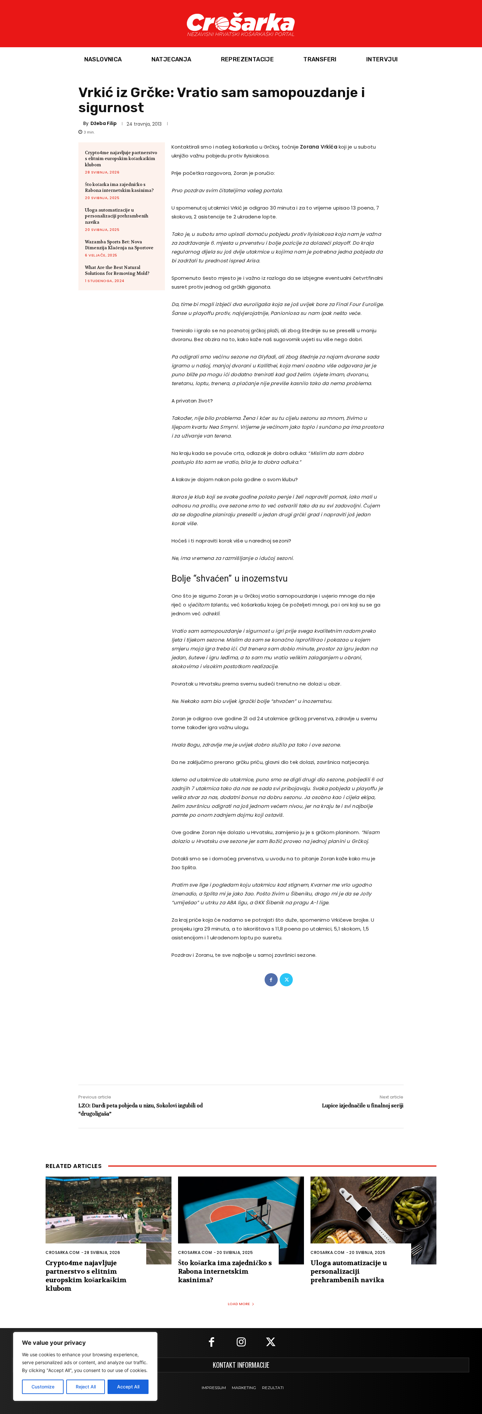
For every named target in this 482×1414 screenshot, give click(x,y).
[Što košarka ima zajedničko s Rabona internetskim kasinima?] (241, 1221)
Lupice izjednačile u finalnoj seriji (362, 1105)
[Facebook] (271, 979)
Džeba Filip (103, 123)
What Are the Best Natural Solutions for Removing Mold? (117, 270)
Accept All (128, 1386)
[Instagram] (241, 1343)
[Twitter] (286, 979)
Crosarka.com (62, 1252)
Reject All (86, 1386)
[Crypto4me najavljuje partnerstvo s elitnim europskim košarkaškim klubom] (108, 1221)
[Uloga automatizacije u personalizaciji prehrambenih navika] (373, 1221)
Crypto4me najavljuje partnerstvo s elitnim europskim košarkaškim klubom (121, 158)
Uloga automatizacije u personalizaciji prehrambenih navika (116, 216)
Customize (42, 1386)
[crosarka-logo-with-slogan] (241, 23)
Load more (239, 1303)
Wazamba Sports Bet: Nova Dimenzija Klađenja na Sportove (119, 245)
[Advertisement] (240, 1029)
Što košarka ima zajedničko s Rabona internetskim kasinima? (119, 187)
